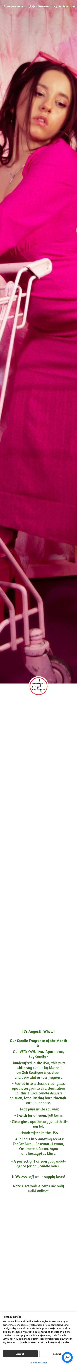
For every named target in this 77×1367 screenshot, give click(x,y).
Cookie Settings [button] (38, 1362)
